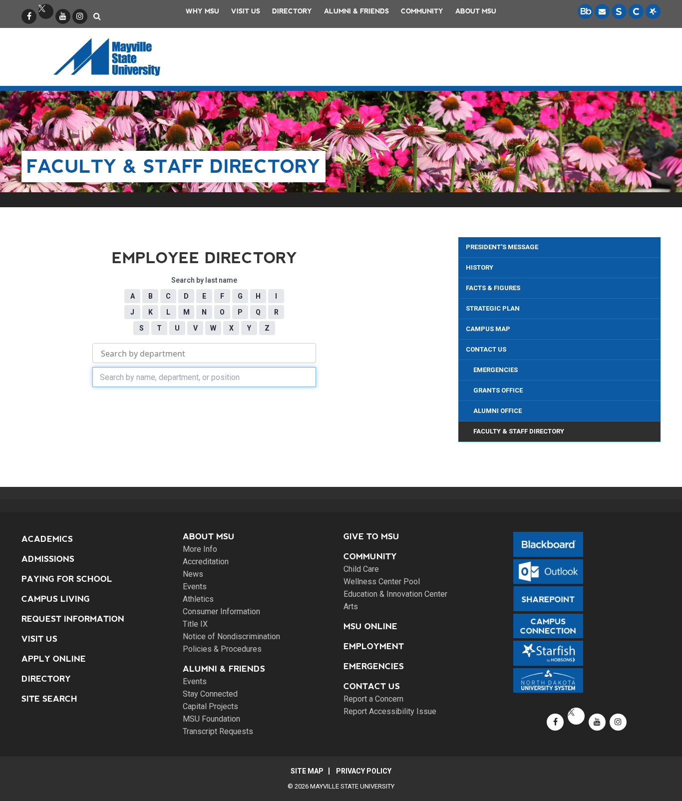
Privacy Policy (363, 771)
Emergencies (495, 370)
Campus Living (55, 599)
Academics (47, 539)
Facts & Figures (493, 288)
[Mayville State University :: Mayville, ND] (119, 57)
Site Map (307, 771)
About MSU (475, 11)
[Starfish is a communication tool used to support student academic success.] (653, 11)
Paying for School (66, 579)
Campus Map (488, 329)
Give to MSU (371, 536)
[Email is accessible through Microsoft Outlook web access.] (602, 11)
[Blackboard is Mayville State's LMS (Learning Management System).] (585, 11)
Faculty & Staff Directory (518, 431)
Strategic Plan (493, 308)
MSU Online (370, 626)
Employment (373, 646)
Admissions (47, 559)
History (479, 267)
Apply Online (53, 659)
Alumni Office (497, 410)
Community (422, 11)
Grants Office (498, 390)
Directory (292, 11)
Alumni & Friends (356, 11)
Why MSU (202, 11)
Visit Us (245, 11)
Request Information (72, 619)
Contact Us (486, 349)
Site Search (49, 699)
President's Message (502, 247)
